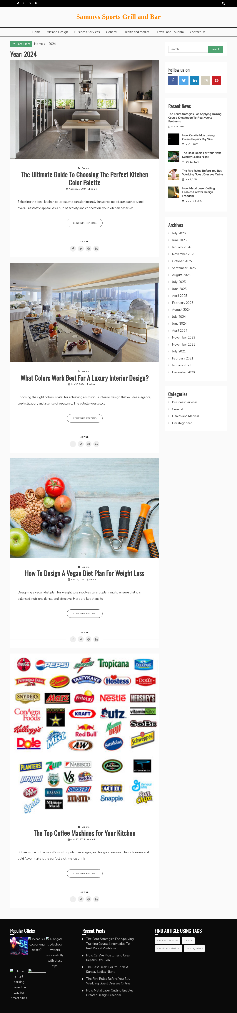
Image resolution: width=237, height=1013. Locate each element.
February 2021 (182, 358)
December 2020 (183, 372)
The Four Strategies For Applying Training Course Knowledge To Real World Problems (194, 118)
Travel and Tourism (170, 32)
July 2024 (179, 317)
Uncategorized (182, 423)
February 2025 (182, 303)
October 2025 (182, 261)
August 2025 (181, 275)
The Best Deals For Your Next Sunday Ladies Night (201, 155)
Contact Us (197, 32)
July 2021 (179, 351)
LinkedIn (24, 3)
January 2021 (181, 365)
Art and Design (57, 32)
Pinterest (36, 3)
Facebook (12, 3)
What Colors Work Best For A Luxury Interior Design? (85, 377)
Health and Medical (136, 32)
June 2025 (179, 289)
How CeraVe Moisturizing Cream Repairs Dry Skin (198, 137)
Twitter (18, 3)
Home (36, 32)
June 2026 (179, 240)
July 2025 (179, 282)
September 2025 (184, 268)
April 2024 (179, 331)
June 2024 (179, 323)
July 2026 (179, 233)
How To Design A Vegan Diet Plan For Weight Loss (84, 573)
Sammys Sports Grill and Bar (118, 16)
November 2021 (183, 344)
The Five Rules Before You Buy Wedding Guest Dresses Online (202, 172)
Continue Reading (84, 223)
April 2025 (179, 296)
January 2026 (181, 247)
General (111, 32)
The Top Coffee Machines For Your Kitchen (85, 833)
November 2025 (183, 254)
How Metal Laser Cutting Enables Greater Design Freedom (198, 192)
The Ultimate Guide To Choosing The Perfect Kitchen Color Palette (84, 178)
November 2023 (183, 337)
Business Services (87, 32)
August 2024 (181, 310)
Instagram (30, 3)
